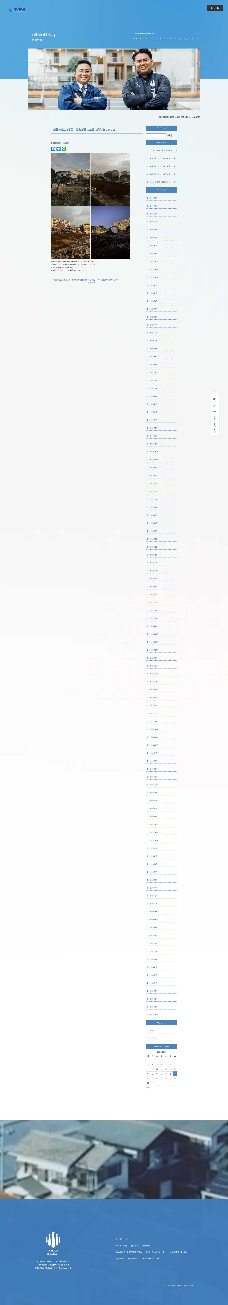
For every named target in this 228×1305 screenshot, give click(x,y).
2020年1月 (154, 816)
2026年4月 (154, 229)
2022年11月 (154, 547)
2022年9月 (154, 562)
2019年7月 (154, 864)
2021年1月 (154, 721)
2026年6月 (154, 214)
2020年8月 (154, 761)
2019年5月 (154, 880)
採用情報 (146, 1245)
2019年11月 (154, 832)
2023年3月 (154, 515)
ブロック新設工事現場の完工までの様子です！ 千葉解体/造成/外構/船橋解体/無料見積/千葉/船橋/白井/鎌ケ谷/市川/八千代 (163, 150)
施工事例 (153, 1038)
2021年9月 (154, 658)
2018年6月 (154, 967)
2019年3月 (154, 895)
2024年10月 (154, 372)
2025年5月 (154, 317)
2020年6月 (154, 777)
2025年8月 (154, 293)
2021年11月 (154, 642)
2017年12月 (154, 1014)
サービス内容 (121, 1245)
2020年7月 (154, 769)
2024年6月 (154, 404)
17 (152, 1074)
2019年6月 (154, 872)
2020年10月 (154, 745)
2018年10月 (154, 935)
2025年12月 (154, 261)
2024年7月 (154, 396)
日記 (151, 1030)
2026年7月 (154, 206)
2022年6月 (154, 586)
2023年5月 (154, 499)
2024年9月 (154, 380)
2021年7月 (154, 673)
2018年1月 (154, 1007)
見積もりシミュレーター (156, 1252)
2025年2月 (154, 340)
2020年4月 (154, 792)
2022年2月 (154, 618)
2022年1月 (154, 626)
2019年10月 (154, 840)
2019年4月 (154, 888)
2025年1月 (154, 348)
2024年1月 (154, 443)
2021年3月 (154, 705)
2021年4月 (154, 697)
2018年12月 (154, 919)
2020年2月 (154, 808)
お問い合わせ (132, 1258)
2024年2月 (154, 436)
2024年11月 (154, 364)
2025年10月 (154, 277)
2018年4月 (154, 983)
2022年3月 (154, 610)
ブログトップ (161, 128)
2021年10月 (154, 650)
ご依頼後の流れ (135, 1252)
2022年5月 (154, 594)
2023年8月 (154, 475)
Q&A (185, 1252)
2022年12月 (154, 539)
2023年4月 (154, 507)
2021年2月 (154, 713)
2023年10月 (154, 467)
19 (161, 1074)
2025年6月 (154, 309)
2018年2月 (154, 999)
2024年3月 (154, 428)
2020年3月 (154, 800)
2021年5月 (154, 689)
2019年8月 (154, 856)
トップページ (121, 1239)
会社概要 (119, 1258)
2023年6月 (154, 491)
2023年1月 (154, 531)
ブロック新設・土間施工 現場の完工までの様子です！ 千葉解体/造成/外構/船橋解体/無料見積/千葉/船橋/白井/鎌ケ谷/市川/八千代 (163, 182)
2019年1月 (154, 911)
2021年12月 (154, 634)
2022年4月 (154, 602)
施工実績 (134, 1245)
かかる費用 (174, 1252)
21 (171, 1074)
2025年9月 (154, 285)
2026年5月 (154, 221)
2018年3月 (154, 991)
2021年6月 (154, 681)
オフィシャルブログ (150, 1258)
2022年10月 (154, 555)
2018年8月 (154, 951)
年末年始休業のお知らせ (108, 279)
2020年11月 (154, 737)
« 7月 (148, 1087)
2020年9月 (154, 753)
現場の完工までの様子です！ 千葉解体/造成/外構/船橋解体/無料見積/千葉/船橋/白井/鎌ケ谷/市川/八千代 (163, 158)
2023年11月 (154, 459)
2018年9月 (154, 943)
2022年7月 (154, 578)
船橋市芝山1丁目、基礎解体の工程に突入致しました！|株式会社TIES (179, 117)
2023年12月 (154, 451)
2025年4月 (154, 325)
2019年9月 (154, 848)
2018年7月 (154, 959)
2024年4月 (154, 420)
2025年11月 (154, 269)
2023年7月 (154, 483)
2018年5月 (154, 975)
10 (152, 1069)
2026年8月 (154, 198)
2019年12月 (154, 824)
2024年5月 (154, 412)
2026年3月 (154, 237)
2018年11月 (154, 927)
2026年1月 (154, 253)
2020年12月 (154, 729)
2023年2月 (154, 523)
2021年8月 (154, 666)
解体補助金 (120, 1252)
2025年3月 (154, 332)
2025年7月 (154, 301)
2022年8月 (154, 570)
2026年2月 (154, 245)
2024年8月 (154, 388)
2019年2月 (154, 903)
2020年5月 (154, 784)
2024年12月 (154, 356)
